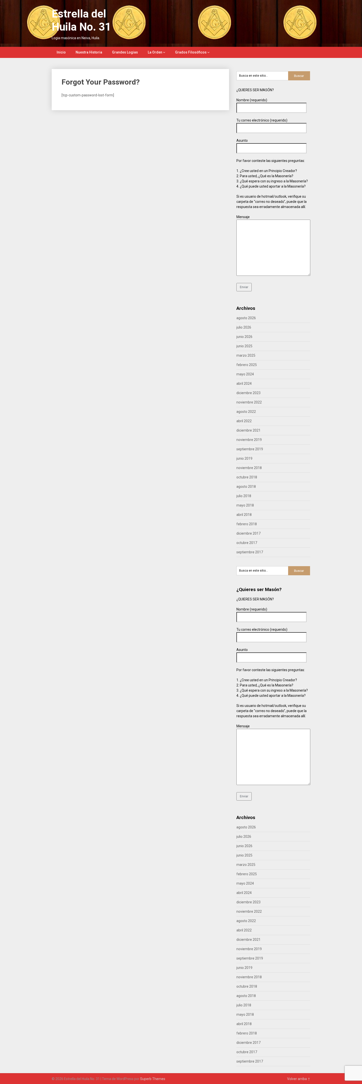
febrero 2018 (246, 524)
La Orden (155, 52)
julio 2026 (243, 327)
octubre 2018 (246, 477)
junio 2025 (244, 346)
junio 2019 (244, 458)
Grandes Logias (125, 52)
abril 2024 (244, 383)
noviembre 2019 (249, 440)
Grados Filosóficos (191, 52)
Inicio (61, 52)
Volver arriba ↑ (298, 1079)
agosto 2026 (246, 318)
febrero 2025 (246, 365)
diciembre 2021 (248, 430)
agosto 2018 (246, 487)
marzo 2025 (245, 355)
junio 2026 (244, 337)
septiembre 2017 (249, 552)
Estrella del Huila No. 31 (81, 20)
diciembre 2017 (248, 533)
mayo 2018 (245, 505)
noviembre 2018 (249, 468)
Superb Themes (152, 1079)
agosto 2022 (246, 412)
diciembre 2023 (248, 393)
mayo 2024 (245, 374)
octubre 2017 (246, 543)
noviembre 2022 (249, 402)
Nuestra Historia (89, 52)
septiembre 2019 (249, 449)
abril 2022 (244, 421)
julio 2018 (243, 496)
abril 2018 (244, 515)
